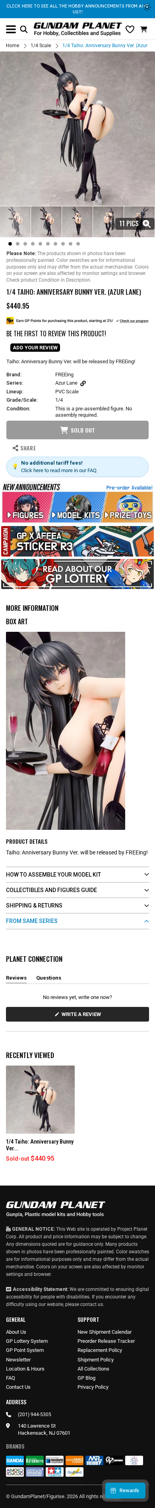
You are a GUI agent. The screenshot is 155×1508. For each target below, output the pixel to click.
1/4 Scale (41, 45)
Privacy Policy (93, 1387)
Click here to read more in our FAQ (59, 470)
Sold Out (83, 430)
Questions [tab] (48, 979)
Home (12, 45)
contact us (91, 1304)
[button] (144, 29)
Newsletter (18, 1360)
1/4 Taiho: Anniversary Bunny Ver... (40, 1144)
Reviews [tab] (16, 979)
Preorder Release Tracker (106, 1341)
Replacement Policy (100, 1350)
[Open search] (24, 29)
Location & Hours (25, 1369)
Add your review (35, 348)
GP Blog (86, 1378)
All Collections (93, 1369)
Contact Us (18, 1387)
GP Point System (25, 1350)
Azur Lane (66, 383)
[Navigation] (11, 29)
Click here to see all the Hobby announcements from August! (77, 9)
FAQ (10, 1378)
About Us (16, 1332)
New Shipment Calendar (105, 1332)
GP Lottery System (27, 1341)
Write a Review (82, 1016)
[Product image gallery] (77, 128)
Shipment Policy (96, 1360)
